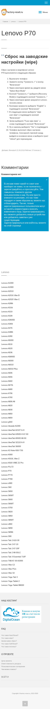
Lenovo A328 (6, 316)
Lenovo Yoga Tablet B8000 (12, 585)
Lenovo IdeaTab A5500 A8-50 (13, 438)
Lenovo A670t (7, 385)
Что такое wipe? (7, 638)
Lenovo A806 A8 (8, 401)
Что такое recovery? (8, 647)
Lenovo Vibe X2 (8, 573)
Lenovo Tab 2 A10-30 (10, 540)
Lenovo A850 (6, 414)
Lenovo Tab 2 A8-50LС (11, 552)
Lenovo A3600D (8, 320)
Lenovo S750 (7, 508)
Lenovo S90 (6, 536)
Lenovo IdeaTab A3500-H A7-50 (14, 434)
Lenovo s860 (6, 524)
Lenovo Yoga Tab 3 (9, 577)
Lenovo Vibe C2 (8, 565)
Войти (5, 677)
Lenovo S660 (7, 499)
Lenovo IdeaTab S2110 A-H (12, 442)
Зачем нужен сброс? (9, 641)
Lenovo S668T (7, 503)
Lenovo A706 (6, 393)
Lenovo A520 (6, 348)
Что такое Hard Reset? (9, 635)
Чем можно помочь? (9, 669)
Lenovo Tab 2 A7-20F (10, 548)
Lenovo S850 (7, 516)
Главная (5, 21)
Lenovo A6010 (7, 365)
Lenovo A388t (7, 332)
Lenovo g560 (6, 422)
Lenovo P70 (6, 471)
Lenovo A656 (6, 377)
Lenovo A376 (6, 328)
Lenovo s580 (6, 483)
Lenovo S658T (7, 495)
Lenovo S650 (7, 491)
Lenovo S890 (7, 528)
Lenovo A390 (6, 336)
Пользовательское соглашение (13, 666)
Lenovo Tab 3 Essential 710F (13, 557)
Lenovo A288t (7, 303)
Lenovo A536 (6, 352)
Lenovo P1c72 (7, 467)
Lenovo (13, 21)
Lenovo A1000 (7, 283)
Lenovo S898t (7, 532)
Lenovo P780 (7, 479)
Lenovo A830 (6, 410)
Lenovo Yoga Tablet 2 (10, 581)
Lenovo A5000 (7, 340)
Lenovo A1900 (7, 287)
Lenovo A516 (6, 344)
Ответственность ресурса (11, 664)
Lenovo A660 (6, 381)
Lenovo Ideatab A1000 (10, 426)
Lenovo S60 (6, 487)
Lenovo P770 (7, 475)
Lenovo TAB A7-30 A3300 (12, 561)
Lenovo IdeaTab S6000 (11, 446)
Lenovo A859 (6, 418)
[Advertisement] (21, 253)
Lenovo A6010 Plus (9, 369)
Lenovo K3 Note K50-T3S (12, 450)
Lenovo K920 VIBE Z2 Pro (12, 463)
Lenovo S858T (7, 520)
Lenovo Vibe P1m (8, 569)
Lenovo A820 (6, 405)
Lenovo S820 (7, 512)
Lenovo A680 (6, 389)
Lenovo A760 (6, 397)
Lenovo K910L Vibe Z (10, 458)
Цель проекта (6, 661)
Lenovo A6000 (7, 361)
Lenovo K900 (7, 454)
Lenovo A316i (7, 307)
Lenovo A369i (7, 324)
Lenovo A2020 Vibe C (10, 299)
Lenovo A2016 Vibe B (10, 295)
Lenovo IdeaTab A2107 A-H (12, 430)
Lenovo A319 (6, 311)
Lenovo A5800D (8, 357)
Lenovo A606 (6, 373)
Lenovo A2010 (7, 291)
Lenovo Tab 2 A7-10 (9, 544)
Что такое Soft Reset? (9, 644)
